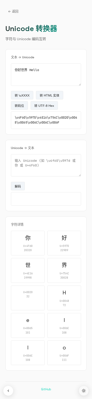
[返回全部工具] (8, 391)
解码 (18, 186)
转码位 (19, 105)
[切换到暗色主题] (84, 391)
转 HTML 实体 (49, 95)
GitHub (46, 389)
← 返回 (13, 11)
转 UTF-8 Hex (44, 105)
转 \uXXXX (22, 95)
